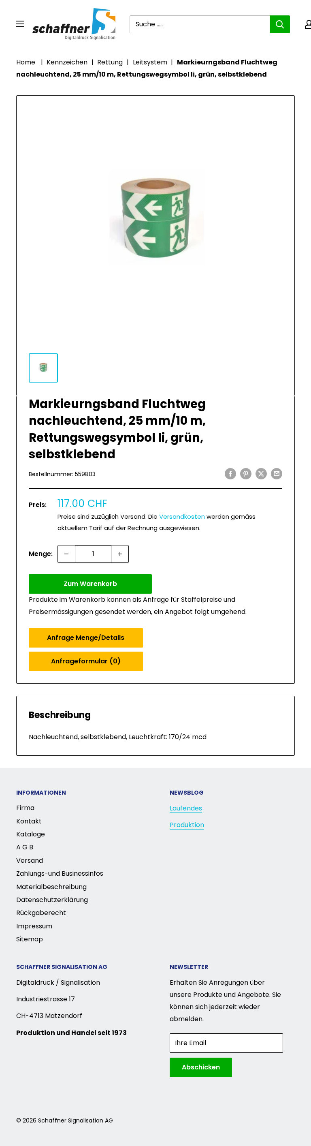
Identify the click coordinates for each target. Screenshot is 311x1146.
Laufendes (186, 808)
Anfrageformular (86, 661)
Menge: (41, 553)
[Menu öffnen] (20, 24)
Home (25, 62)
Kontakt (29, 821)
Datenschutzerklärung (52, 899)
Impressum (34, 926)
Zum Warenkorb (90, 583)
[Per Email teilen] (276, 473)
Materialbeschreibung (51, 887)
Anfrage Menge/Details (85, 637)
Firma (25, 807)
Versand (29, 860)
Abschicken (201, 1067)
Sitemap (29, 939)
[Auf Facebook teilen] (230, 473)
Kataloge (30, 834)
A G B (24, 847)
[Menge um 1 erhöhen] (119, 553)
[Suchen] (280, 24)
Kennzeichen (67, 62)
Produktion (187, 825)
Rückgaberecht (41, 912)
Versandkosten (182, 516)
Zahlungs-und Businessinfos (59, 873)
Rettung (110, 62)
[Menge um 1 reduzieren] (66, 553)
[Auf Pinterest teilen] (245, 473)
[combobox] (200, 24)
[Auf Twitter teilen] (261, 473)
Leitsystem (150, 62)
